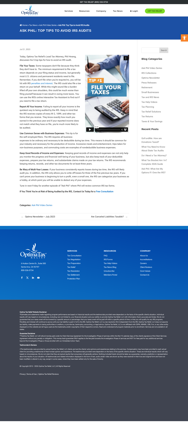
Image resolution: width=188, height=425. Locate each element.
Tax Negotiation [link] (74, 259)
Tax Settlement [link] (73, 275)
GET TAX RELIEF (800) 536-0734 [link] (94, 2)
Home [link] (24, 25)
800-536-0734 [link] (27, 270)
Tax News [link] (117, 11)
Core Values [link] (145, 271)
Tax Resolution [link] (73, 271)
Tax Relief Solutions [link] (151, 111)
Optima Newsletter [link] (150, 78)
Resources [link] (84, 11)
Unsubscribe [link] (109, 271)
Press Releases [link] (148, 82)
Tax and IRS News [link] (150, 97)
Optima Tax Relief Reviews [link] (48, 374)
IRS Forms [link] (108, 259)
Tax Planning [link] (147, 107)
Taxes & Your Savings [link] (151, 121)
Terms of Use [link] (32, 374)
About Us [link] (144, 255)
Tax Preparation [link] (74, 263)
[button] (180, 417)
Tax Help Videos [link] (149, 102)
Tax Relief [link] (71, 267)
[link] (184, 37)
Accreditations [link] (146, 259)
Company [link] (101, 11)
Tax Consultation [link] (74, 255)
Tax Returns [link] (147, 116)
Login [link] (135, 11)
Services (69, 11)
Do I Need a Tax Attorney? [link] (154, 155)
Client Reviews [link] (146, 267)
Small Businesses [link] (150, 92)
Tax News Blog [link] (110, 267)
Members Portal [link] (110, 275)
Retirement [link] (146, 87)
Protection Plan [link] (73, 279)
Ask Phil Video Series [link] (48, 25)
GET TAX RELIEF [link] (155, 11)
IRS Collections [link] (148, 73)
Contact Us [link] (144, 275)
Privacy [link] (22, 374)
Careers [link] (143, 263)
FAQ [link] (105, 255)
